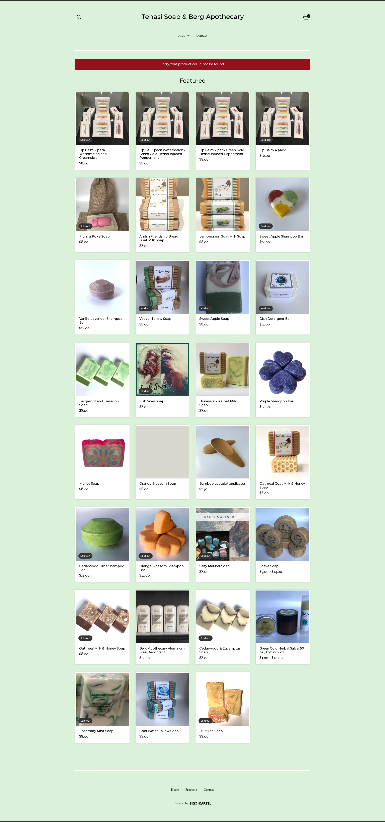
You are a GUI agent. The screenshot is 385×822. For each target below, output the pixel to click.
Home (175, 790)
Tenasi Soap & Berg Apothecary (192, 16)
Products (191, 790)
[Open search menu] (79, 16)
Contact (201, 35)
